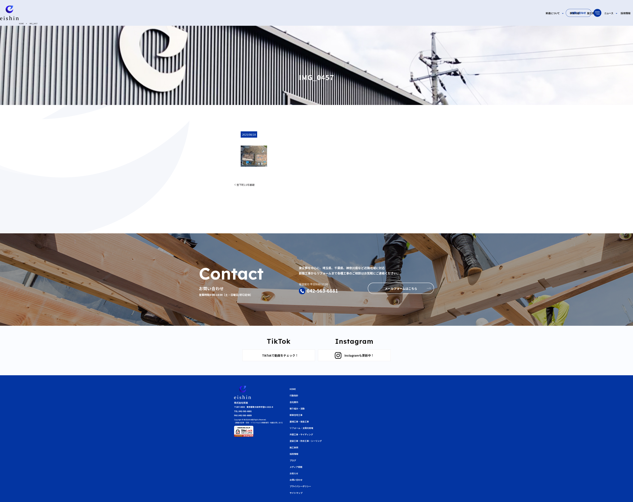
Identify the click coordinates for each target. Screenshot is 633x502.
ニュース (608, 13)
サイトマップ (296, 492)
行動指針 (294, 395)
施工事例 (592, 13)
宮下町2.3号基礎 (246, 184)
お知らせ (294, 473)
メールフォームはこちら (401, 288)
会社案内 (294, 402)
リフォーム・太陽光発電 (301, 428)
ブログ (293, 460)
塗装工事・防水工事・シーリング (306, 440)
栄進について (553, 13)
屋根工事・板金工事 (299, 421)
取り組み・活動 (297, 408)
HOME (21, 23)
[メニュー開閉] (597, 12)
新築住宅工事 (296, 415)
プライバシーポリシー (300, 486)
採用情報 (626, 13)
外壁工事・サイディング (301, 434)
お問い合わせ (578, 13)
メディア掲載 (296, 467)
